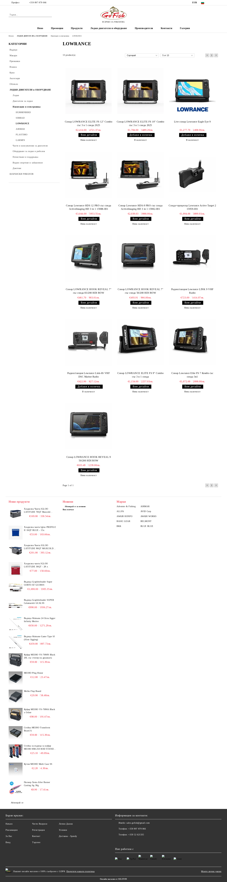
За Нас (9, 836)
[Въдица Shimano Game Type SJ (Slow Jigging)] (16, 642)
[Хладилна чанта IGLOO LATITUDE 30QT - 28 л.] (16, 569)
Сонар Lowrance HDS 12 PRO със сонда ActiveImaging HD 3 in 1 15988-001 (88, 207)
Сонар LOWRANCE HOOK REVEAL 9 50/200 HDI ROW (88, 459)
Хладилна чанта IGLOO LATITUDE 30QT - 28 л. (36, 565)
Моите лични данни (211, 871)
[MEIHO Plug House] (16, 678)
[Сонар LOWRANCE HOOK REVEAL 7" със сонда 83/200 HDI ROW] (88, 258)
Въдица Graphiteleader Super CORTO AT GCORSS (38, 583)
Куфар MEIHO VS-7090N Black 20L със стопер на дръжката (39, 656)
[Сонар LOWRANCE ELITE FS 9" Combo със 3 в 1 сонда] (140, 342)
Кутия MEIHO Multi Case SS (38, 764)
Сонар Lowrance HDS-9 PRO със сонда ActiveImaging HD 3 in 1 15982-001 (140, 207)
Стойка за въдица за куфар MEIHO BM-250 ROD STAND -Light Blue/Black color (39, 748)
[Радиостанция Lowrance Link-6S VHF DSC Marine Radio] (88, 342)
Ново (40, 28)
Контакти (166, 28)
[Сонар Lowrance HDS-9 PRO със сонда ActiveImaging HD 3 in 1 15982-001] (140, 175)
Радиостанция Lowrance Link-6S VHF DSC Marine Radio (88, 375)
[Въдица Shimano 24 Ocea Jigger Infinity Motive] (16, 624)
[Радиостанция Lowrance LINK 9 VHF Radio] (192, 258)
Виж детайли (89, 135)
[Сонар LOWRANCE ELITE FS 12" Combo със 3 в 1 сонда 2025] (88, 91)
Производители (144, 28)
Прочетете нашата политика (80, 871)
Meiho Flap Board (32, 691)
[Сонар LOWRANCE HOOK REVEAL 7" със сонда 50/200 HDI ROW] (140, 258)
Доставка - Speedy (68, 836)
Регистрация (38, 830)
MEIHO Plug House (33, 673)
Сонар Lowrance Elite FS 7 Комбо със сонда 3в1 (192, 375)
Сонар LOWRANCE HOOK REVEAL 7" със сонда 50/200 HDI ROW (140, 291)
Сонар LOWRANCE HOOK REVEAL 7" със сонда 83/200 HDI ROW (88, 291)
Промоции (57, 28)
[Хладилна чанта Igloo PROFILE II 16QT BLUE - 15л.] (16, 533)
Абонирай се (17, 803)
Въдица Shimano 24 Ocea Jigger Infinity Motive (39, 619)
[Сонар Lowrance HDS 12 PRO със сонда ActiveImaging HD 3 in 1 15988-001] (88, 175)
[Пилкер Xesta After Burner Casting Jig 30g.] (16, 788)
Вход (8, 842)
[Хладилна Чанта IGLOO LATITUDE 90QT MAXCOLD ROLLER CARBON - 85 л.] (16, 551)
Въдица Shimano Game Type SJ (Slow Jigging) (39, 638)
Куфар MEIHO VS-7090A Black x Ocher (39, 711)
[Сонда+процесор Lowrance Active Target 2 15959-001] (192, 175)
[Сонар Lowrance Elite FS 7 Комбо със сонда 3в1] (192, 342)
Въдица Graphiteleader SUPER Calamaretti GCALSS (39, 601)
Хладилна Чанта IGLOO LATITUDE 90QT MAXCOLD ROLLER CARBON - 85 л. (39, 547)
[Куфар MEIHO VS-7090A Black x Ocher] (16, 715)
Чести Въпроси (39, 824)
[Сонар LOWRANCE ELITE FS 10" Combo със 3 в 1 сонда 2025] (140, 91)
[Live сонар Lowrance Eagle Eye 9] (192, 91)
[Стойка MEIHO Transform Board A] (16, 733)
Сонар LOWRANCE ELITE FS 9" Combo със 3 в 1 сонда (140, 375)
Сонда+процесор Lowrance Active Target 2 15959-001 (192, 207)
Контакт (36, 836)
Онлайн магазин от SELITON (113, 879)
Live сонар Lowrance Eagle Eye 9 (192, 121)
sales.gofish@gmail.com (138, 823)
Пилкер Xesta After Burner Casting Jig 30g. (37, 784)
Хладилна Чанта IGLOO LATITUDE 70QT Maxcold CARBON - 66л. (37, 511)
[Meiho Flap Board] (16, 697)
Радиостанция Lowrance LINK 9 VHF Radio (192, 291)
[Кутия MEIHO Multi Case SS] (16, 769)
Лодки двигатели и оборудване (108, 28)
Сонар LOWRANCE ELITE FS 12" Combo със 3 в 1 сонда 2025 (88, 123)
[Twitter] (216, 2)
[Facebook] (212, 2)
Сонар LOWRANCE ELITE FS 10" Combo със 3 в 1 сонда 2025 (140, 123)
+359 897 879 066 (37, 2)
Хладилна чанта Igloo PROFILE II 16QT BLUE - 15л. (40, 528)
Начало (9, 824)
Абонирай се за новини (75, 506)
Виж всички (68, 510)
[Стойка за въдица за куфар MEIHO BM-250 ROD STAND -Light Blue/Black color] (16, 751)
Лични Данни (66, 824)
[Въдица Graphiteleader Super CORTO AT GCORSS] (16, 587)
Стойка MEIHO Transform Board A (37, 729)
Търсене (36, 842)
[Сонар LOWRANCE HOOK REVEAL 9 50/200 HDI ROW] (88, 426)
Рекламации (12, 830)
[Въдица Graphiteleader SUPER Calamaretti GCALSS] (16, 605)
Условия (63, 830)
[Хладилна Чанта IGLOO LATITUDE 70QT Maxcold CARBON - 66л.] (16, 514)
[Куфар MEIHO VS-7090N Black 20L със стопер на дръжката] (16, 660)
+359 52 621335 (136, 834)
